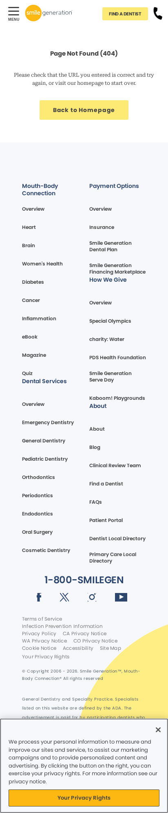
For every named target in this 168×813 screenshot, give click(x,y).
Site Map (110, 648)
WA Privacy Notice (44, 641)
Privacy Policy (39, 633)
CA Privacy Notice (84, 633)
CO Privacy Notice (95, 641)
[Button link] (157, 12)
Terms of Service (42, 619)
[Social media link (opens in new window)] (39, 598)
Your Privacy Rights (45, 656)
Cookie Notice (39, 648)
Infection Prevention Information (62, 626)
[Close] (158, 730)
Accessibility (78, 648)
